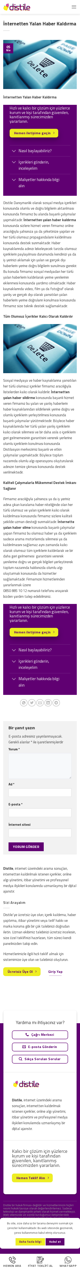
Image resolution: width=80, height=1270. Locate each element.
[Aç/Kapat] (14, 151)
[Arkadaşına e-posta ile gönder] (40, 703)
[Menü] (74, 6)
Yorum (14, 749)
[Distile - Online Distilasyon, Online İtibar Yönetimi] (24, 7)
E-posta (15, 804)
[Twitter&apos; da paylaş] (32, 703)
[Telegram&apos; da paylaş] (56, 703)
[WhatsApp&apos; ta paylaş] (24, 703)
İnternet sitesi (20, 824)
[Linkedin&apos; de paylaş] (48, 703)
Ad (11, 784)
